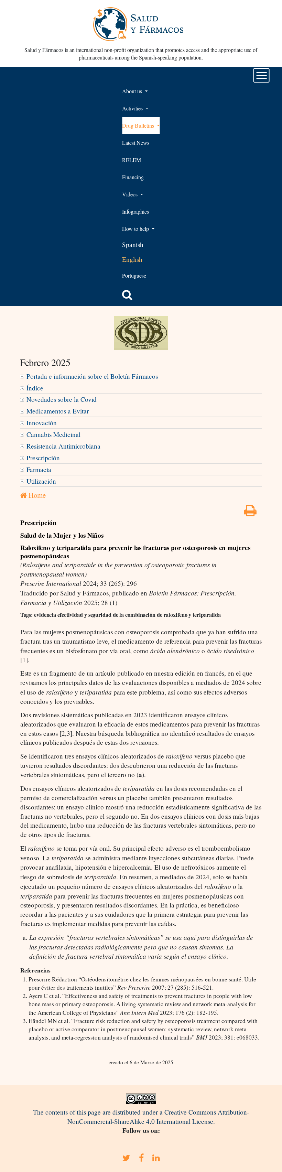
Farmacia (38, 469)
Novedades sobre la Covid (61, 399)
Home (36, 495)
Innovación (41, 422)
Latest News (135, 142)
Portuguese (134, 275)
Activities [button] (133, 108)
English (132, 259)
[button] (127, 294)
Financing (133, 177)
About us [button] (132, 91)
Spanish (132, 244)
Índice (34, 388)
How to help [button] (136, 228)
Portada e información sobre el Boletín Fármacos (92, 376)
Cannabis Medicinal (53, 434)
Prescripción (43, 457)
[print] (250, 512)
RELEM (131, 159)
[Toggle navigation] (261, 75)
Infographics (135, 211)
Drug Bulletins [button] (138, 125)
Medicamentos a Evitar (57, 411)
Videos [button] (130, 194)
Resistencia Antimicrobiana (63, 446)
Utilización (41, 481)
